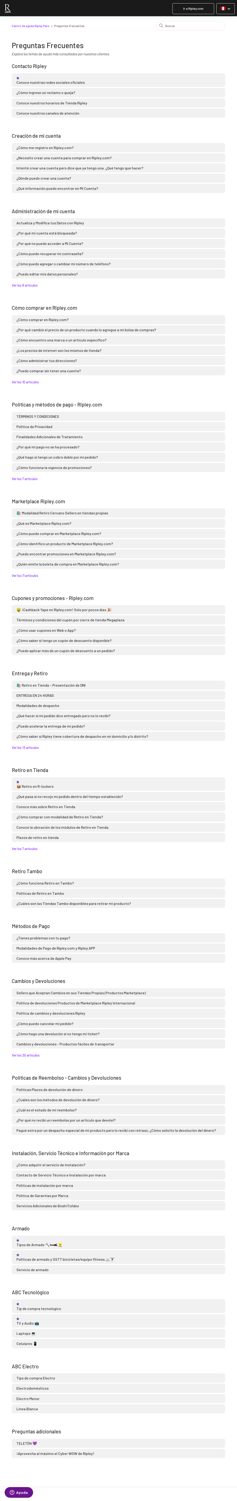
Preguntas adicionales (36, 1431)
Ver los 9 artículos (25, 285)
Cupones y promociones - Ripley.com (53, 598)
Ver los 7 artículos (24, 479)
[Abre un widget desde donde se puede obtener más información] (19, 1493)
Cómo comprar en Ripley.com (44, 308)
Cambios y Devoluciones (38, 981)
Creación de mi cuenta (36, 136)
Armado (21, 1228)
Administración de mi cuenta (43, 211)
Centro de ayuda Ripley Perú (30, 26)
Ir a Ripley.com (193, 8)
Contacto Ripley (29, 66)
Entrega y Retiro (30, 673)
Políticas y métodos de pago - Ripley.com (57, 404)
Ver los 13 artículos (25, 747)
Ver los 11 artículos (25, 575)
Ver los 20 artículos (26, 1055)
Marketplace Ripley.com (38, 501)
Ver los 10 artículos (25, 382)
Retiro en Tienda (30, 770)
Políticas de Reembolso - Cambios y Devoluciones (66, 1078)
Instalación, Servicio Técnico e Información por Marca (70, 1153)
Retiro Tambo (27, 871)
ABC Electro (25, 1366)
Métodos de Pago (31, 926)
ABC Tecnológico (30, 1292)
